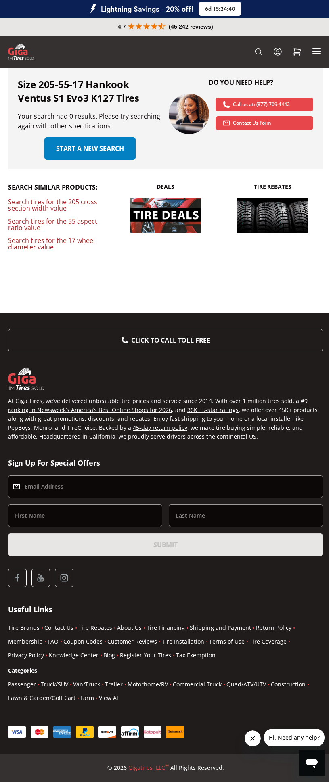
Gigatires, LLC (148, 767)
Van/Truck (86, 684)
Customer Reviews (132, 641)
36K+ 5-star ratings (213, 410)
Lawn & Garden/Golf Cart (41, 698)
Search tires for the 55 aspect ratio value (52, 224)
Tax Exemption (196, 655)
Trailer (114, 684)
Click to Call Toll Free (170, 340)
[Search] (258, 51)
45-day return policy (160, 427)
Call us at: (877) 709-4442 (261, 104)
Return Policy (273, 627)
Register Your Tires (145, 655)
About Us (129, 627)
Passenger (22, 684)
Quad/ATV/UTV (246, 684)
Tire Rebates (95, 627)
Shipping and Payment (220, 627)
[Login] (277, 51)
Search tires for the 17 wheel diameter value (51, 243)
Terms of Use (227, 641)
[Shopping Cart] (297, 51)
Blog (109, 655)
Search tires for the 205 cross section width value (52, 205)
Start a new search (90, 148)
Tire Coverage (268, 641)
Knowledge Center (73, 655)
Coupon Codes (83, 641)
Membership (25, 641)
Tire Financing (166, 627)
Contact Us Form (252, 122)
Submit (165, 544)
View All (109, 698)
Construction (288, 684)
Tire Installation (183, 641)
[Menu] (316, 51)
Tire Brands (24, 627)
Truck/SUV (54, 684)
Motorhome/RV (148, 684)
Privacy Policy (26, 655)
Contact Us (58, 627)
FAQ (53, 641)
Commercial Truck (197, 684)
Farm (87, 698)
